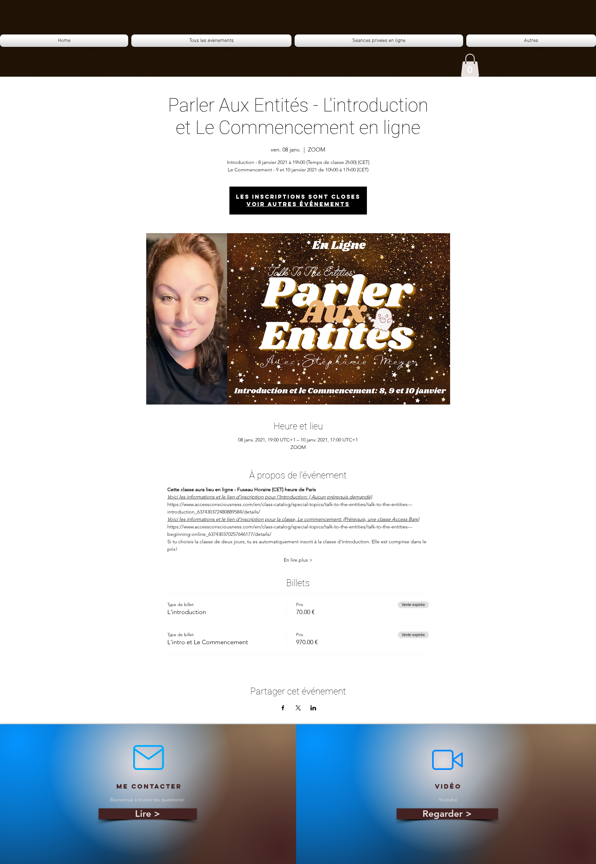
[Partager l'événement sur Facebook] (283, 707)
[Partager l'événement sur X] (298, 707)
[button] (470, 65)
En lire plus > (298, 560)
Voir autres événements (298, 204)
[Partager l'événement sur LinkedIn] (313, 707)
